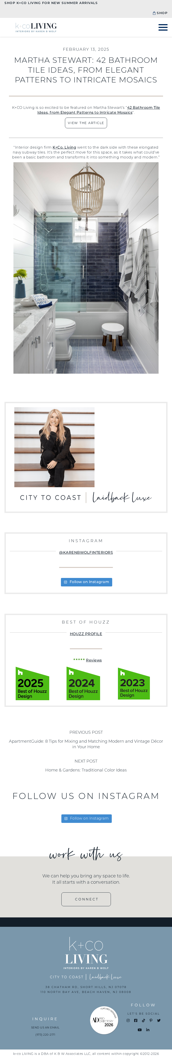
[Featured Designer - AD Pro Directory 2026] (104, 1021)
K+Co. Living (64, 148)
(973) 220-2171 (45, 1034)
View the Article (86, 123)
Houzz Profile (86, 634)
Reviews (94, 660)
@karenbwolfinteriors (86, 553)
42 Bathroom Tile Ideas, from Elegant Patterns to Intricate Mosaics (98, 110)
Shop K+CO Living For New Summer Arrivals (51, 3)
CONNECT (87, 899)
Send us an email (45, 1027)
